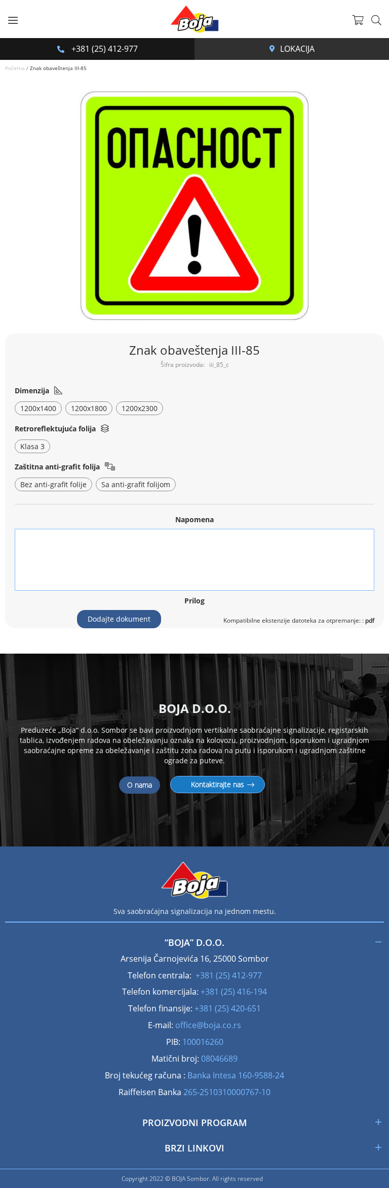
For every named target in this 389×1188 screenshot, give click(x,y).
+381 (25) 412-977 (103, 48)
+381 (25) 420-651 (227, 1008)
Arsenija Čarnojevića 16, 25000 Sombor (274, 48)
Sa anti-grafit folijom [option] (135, 484)
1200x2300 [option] (140, 408)
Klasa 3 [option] (32, 446)
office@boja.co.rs (208, 1025)
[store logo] (194, 19)
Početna (15, 68)
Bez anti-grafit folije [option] (53, 484)
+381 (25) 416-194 (234, 991)
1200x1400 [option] (38, 408)
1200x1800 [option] (89, 408)
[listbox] (195, 409)
